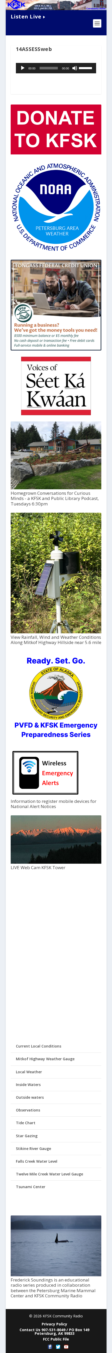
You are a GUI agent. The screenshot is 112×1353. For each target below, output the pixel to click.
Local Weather (29, 1071)
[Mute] (74, 68)
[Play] (22, 68)
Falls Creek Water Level (36, 1161)
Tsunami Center (30, 1186)
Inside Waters (28, 1084)
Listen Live (26, 16)
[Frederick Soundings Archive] (56, 1274)
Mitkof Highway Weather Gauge (45, 1058)
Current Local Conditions (38, 1046)
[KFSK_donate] (56, 153)
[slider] (86, 67)
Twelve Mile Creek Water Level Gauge (49, 1174)
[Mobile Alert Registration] (45, 795)
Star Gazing (27, 1135)
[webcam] (56, 862)
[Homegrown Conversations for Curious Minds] (56, 487)
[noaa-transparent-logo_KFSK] (56, 251)
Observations (28, 1110)
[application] (56, 68)
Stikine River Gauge (33, 1148)
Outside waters (30, 1097)
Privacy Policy (54, 1324)
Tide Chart (25, 1122)
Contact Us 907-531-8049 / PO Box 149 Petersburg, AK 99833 (54, 1331)
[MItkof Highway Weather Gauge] (56, 631)
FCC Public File (56, 1339)
